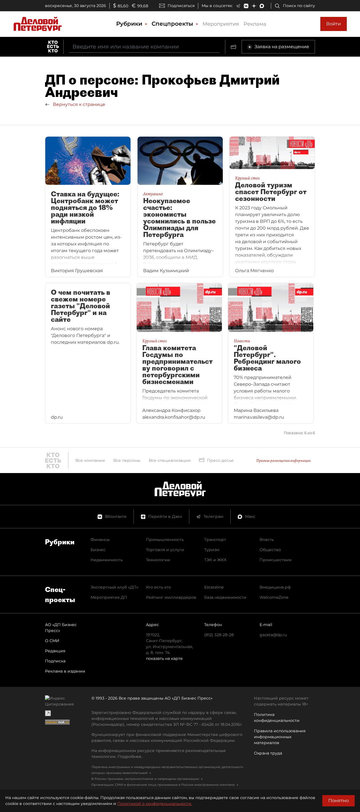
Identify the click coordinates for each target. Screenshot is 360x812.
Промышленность (165, 539)
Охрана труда (268, 753)
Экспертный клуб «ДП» (114, 587)
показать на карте (164, 658)
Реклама (255, 24)
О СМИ (52, 640)
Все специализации (170, 460)
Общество (270, 549)
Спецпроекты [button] (173, 23)
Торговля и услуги (165, 549)
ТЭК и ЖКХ (215, 559)
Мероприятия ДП (109, 597)
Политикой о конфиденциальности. (154, 803)
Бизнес (98, 549)
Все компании (90, 460)
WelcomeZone (274, 597)
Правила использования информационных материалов (279, 736)
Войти (333, 23)
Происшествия (275, 559)
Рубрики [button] (130, 23)
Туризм (211, 549)
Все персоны (126, 460)
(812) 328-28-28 (219, 634)
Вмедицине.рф (275, 587)
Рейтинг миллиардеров (171, 597)
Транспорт (215, 539)
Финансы (100, 539)
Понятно (338, 800)
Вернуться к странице (78, 104)
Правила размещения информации (283, 460)
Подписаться (181, 5)
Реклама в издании (65, 671)
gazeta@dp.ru (273, 634)
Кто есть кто (158, 587)
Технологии (158, 559)
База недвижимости (225, 597)
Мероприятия (220, 24)
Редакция (55, 650)
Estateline (214, 587)
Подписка (55, 661)
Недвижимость (107, 559)
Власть (267, 539)
